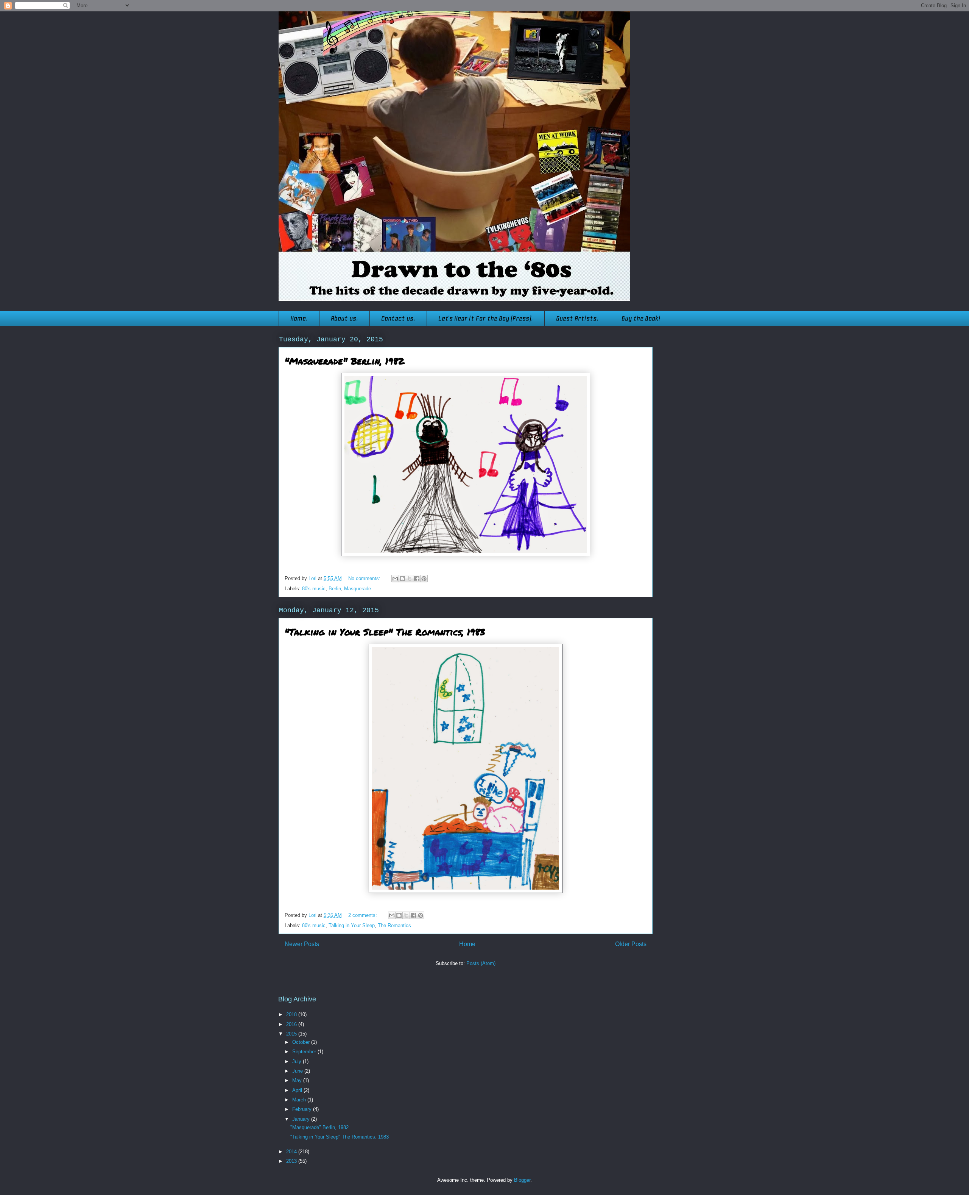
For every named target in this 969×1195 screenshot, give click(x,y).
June (298, 1071)
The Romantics (394, 925)
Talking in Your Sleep (352, 925)
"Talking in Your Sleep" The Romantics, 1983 (385, 631)
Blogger (522, 1180)
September (305, 1051)
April (298, 1090)
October (301, 1042)
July (297, 1061)
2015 (292, 1034)
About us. (344, 318)
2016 (292, 1024)
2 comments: (363, 915)
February (302, 1109)
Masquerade (357, 588)
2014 (292, 1151)
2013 (292, 1161)
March (299, 1100)
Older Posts (631, 944)
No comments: (365, 578)
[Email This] (395, 578)
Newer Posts (302, 944)
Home (467, 944)
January (301, 1119)
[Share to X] (409, 578)
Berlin (335, 588)
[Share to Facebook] (417, 578)
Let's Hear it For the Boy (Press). (485, 318)
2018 (292, 1014)
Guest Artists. (577, 318)
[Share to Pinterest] (424, 578)
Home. (299, 318)
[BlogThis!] (402, 578)
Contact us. (398, 318)
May (297, 1080)
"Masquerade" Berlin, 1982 (344, 361)
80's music (314, 588)
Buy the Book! (641, 318)
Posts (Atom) (480, 963)
